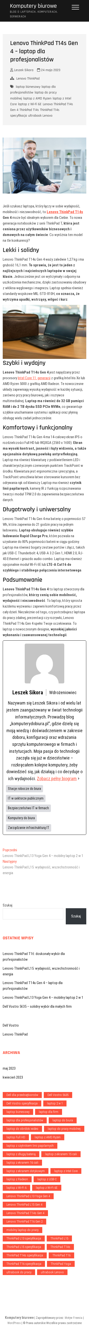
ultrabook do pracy (18, 1272)
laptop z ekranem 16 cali (22, 1162)
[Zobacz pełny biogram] (79, 778)
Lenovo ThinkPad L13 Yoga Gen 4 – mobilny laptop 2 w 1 (43, 997)
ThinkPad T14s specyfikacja (24, 1255)
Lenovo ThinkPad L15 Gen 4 (24, 1204)
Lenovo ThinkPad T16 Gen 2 (24, 1221)
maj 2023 (9, 1068)
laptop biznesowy (28, 87)
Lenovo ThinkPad (28, 78)
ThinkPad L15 (59, 1238)
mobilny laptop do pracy (22, 1230)
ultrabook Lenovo (40, 115)
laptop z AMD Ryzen (37, 98)
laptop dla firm (48, 1112)
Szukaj (7, 905)
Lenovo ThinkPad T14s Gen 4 (25, 1213)
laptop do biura (62, 1120)
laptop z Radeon (17, 1179)
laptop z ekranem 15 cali (61, 1154)
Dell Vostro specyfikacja (22, 1103)
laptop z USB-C (47, 1179)
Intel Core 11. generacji (34, 378)
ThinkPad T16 (61, 1255)
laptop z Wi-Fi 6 (16, 1187)
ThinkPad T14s (29, 110)
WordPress (14, 1323)
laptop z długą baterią (21, 1154)
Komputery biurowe (33, 6)
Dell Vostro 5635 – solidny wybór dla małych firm (37, 1006)
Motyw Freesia (73, 1318)
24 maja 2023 (50, 70)
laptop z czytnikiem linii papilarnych (30, 1145)
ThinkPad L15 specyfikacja (23, 1247)
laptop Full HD (15, 1137)
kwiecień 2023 (13, 1077)
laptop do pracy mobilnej (64, 1129)
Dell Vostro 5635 (57, 1095)
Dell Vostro (11, 1025)
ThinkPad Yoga (61, 1264)
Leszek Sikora (23, 70)
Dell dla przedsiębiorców (22, 1095)
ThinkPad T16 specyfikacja (23, 1264)
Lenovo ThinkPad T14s (65, 212)
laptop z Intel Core (66, 1171)
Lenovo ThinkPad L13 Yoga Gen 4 (28, 1196)
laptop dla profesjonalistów (33, 90)
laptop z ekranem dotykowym (25, 1171)
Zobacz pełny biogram (57, 778)
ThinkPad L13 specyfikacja (23, 1238)
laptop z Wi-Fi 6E (30, 104)
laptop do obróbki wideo (22, 1129)
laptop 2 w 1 (55, 1103)
